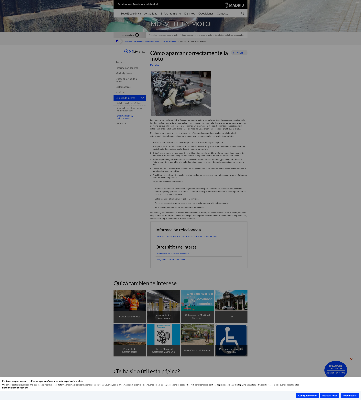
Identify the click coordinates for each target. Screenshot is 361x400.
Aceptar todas (349, 395)
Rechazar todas (329, 395)
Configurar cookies (307, 395)
